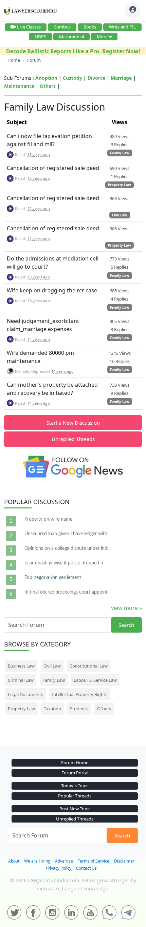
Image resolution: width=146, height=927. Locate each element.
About (13, 861)
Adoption (46, 78)
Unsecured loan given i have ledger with (65, 534)
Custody (72, 78)
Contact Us (86, 868)
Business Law (21, 666)
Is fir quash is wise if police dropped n (63, 563)
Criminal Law (21, 680)
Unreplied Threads (73, 439)
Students (79, 709)
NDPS (40, 37)
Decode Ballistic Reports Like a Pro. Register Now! (73, 51)
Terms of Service (93, 861)
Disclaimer (124, 861)
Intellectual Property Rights (79, 694)
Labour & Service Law (95, 680)
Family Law (119, 153)
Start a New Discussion (73, 422)
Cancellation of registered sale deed (53, 168)
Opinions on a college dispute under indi (66, 548)
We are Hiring (37, 861)
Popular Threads (74, 796)
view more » (126, 608)
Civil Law (119, 215)
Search (126, 624)
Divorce (96, 78)
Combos (62, 27)
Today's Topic (74, 786)
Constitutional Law (89, 666)
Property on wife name (48, 519)
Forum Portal (74, 773)
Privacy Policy (58, 868)
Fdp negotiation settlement (52, 577)
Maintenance (19, 86)
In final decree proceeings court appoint (66, 592)
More (102, 37)
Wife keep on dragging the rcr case (52, 290)
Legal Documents (25, 694)
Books (90, 27)
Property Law (119, 184)
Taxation (52, 709)
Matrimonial (71, 37)
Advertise (64, 861)
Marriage (121, 78)
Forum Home (74, 762)
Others (48, 86)
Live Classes (29, 27)
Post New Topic (74, 809)
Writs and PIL (122, 27)
